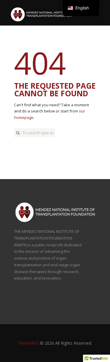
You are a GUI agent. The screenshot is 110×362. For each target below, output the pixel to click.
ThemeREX (28, 343)
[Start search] (18, 132)
